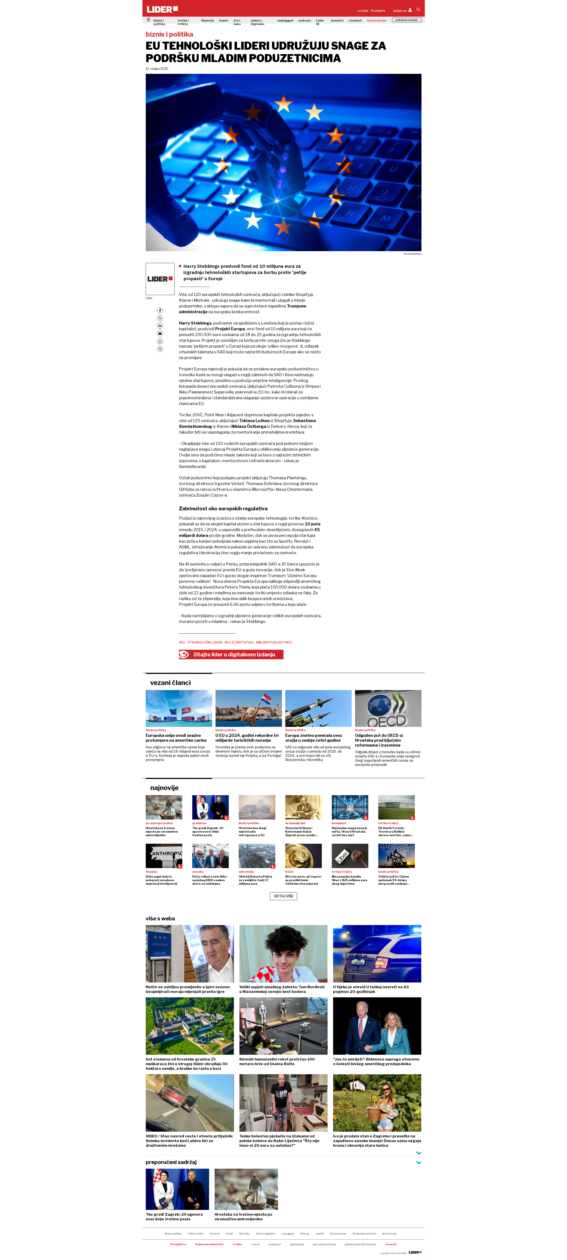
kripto (223, 20)
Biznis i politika (173, 1233)
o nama (255, 1244)
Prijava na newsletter (209, 1244)
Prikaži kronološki (407, 20)
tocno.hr (391, 1244)
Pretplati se (178, 1244)
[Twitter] (160, 318)
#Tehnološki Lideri (205, 642)
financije (208, 20)
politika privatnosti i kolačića (360, 1244)
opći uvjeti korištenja (324, 1244)
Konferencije (389, 1233)
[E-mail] (160, 334)
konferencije (376, 20)
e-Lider (363, 10)
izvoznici (337, 20)
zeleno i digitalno (257, 22)
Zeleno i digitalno (265, 1233)
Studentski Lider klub (364, 1233)
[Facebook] (160, 310)
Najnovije (164, 788)
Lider (149, 298)
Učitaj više (284, 896)
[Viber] (160, 349)
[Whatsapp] (160, 341)
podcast (305, 20)
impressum (274, 1244)
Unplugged (288, 1233)
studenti (355, 20)
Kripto (229, 1233)
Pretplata (378, 10)
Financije (215, 1233)
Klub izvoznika (338, 1233)
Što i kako (244, 1233)
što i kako (237, 22)
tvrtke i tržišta (183, 22)
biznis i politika (159, 22)
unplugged (285, 20)
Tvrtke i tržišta (195, 1233)
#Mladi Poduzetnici (274, 642)
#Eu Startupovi (239, 642)
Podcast (304, 1233)
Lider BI (320, 22)
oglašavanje (297, 1244)
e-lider (237, 1244)
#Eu (182, 642)
